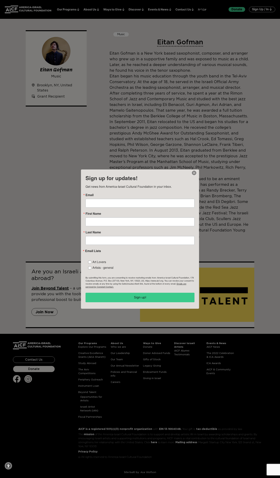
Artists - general (103, 267)
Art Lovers (99, 262)
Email (90, 194)
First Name (93, 213)
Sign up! (140, 297)
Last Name (93, 232)
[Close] (194, 173)
